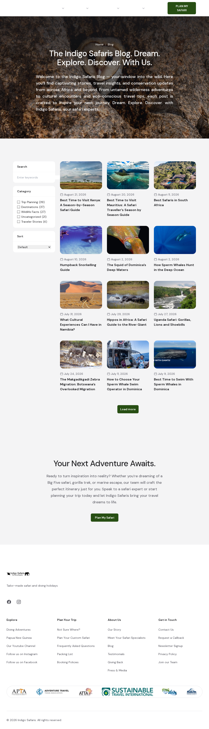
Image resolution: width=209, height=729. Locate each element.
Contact (161, 8)
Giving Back (115, 662)
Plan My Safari (104, 517)
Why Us (135, 8)
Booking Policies (68, 662)
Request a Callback (171, 638)
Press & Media (117, 670)
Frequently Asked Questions (76, 646)
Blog (110, 646)
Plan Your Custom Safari (73, 638)
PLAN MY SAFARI (182, 8)
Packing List (65, 654)
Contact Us (166, 629)
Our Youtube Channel (21, 646)
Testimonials (116, 654)
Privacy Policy (167, 654)
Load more (128, 409)
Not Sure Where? (68, 629)
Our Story (114, 629)
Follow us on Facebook (22, 662)
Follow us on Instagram (22, 654)
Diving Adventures (19, 629)
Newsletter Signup (170, 646)
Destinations (50, 8)
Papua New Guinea (19, 638)
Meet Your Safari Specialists (127, 638)
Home (99, 44)
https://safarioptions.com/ (48, 590)
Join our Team (167, 662)
